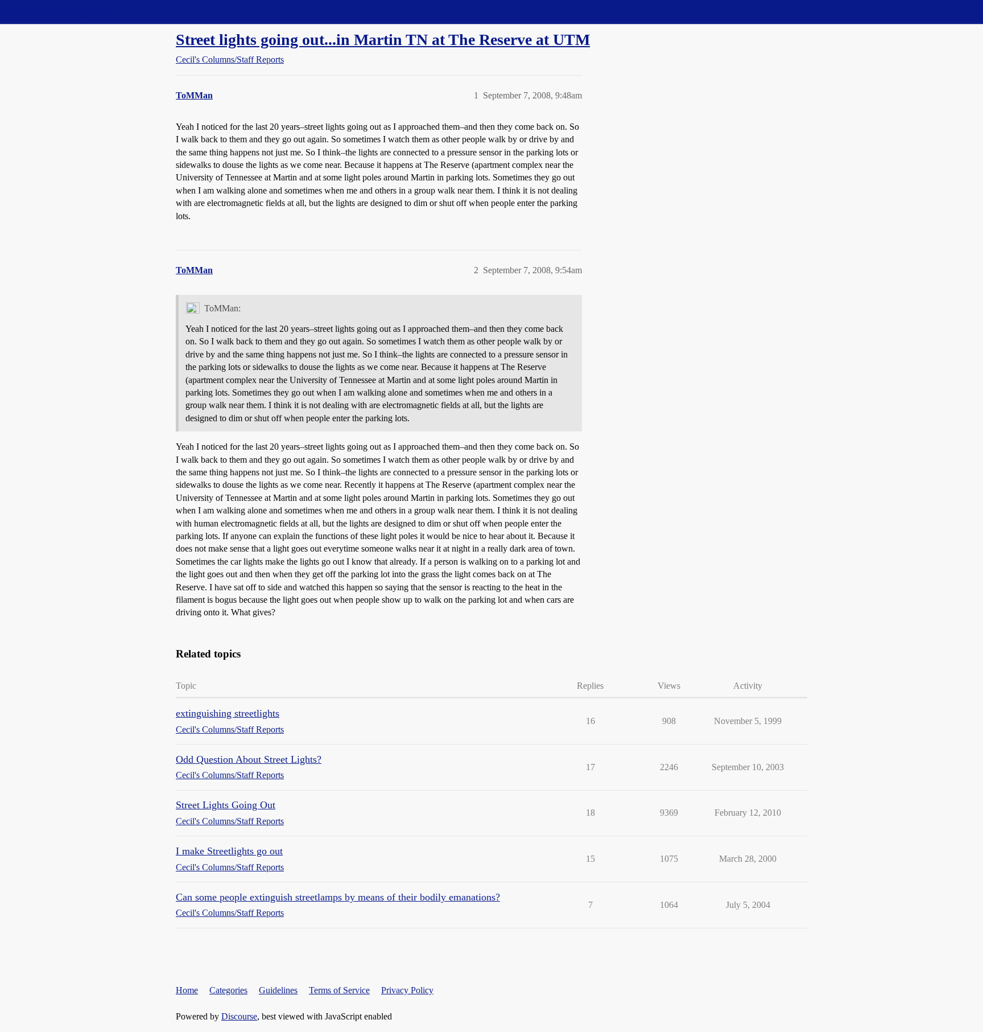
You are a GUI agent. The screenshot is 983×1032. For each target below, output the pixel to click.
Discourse (239, 1016)
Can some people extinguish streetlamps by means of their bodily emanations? (338, 897)
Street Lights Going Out (225, 805)
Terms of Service (339, 990)
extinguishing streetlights (227, 713)
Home (187, 990)
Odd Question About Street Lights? (248, 759)
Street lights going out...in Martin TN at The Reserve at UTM (383, 39)
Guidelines (278, 990)
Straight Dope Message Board (60, 12)
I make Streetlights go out (229, 851)
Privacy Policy (407, 990)
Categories (228, 990)
